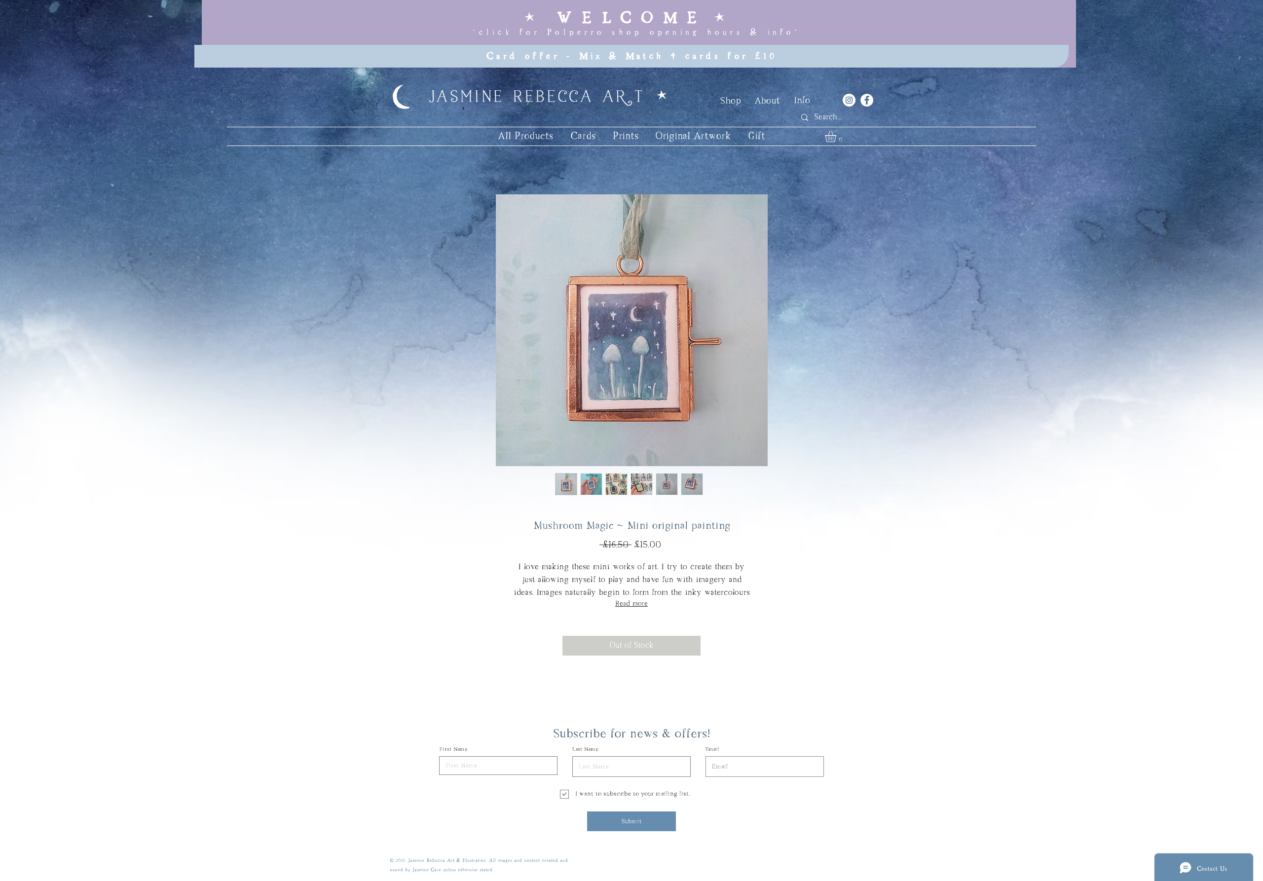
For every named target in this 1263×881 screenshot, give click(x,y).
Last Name (585, 749)
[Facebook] (866, 100)
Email (712, 749)
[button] (837, 136)
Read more (631, 604)
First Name (453, 749)
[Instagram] (849, 100)
